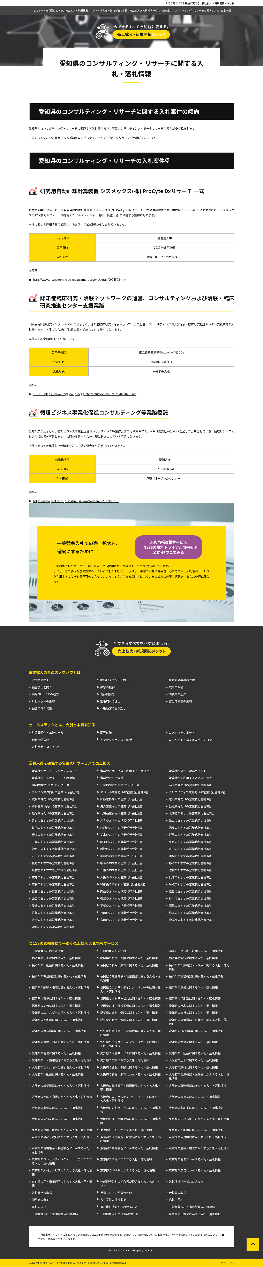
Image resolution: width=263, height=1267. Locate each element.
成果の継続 (176, 687)
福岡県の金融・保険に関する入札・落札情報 (129, 958)
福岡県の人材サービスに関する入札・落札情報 (130, 998)
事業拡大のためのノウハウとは (55, 672)
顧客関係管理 (40, 740)
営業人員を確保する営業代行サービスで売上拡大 (69, 763)
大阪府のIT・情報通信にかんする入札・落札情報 (130, 1121)
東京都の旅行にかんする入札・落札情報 (126, 1130)
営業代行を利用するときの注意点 (190, 778)
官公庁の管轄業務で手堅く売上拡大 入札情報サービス (73, 943)
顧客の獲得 (107, 687)
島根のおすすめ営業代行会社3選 (53, 891)
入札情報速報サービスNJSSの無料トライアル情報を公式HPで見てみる (168, 547)
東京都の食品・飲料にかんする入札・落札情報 (62, 1137)
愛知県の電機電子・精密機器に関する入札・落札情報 (130, 1033)
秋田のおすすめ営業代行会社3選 (53, 828)
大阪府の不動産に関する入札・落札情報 (58, 1074)
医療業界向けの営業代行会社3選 (121, 799)
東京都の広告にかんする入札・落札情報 (195, 1170)
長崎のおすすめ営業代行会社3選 (121, 913)
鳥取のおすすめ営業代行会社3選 (190, 884)
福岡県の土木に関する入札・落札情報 (56, 958)
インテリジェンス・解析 (116, 740)
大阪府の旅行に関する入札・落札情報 (193, 1067)
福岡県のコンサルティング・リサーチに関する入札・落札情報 (130, 989)
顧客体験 (106, 732)
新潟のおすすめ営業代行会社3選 (121, 849)
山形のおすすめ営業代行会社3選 (121, 828)
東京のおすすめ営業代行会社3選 (190, 842)
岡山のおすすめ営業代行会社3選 (121, 891)
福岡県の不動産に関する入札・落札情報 (58, 965)
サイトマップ (227, 1263)
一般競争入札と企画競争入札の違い (55, 1214)
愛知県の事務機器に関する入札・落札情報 (196, 1031)
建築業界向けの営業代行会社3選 (190, 799)
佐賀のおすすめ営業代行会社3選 (53, 913)
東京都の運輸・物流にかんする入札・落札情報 (199, 1148)
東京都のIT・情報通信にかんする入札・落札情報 (62, 1184)
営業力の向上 (40, 680)
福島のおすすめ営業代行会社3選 (190, 828)
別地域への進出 (110, 701)
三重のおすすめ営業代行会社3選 (121, 870)
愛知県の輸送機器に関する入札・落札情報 (59, 1031)
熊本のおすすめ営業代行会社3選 (190, 913)
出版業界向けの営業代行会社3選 (190, 806)
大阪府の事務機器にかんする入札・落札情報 (197, 1086)
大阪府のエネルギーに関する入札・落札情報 (60, 1067)
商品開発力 (107, 694)
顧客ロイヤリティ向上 (114, 680)
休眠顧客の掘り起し (113, 708)
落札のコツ (39, 1207)
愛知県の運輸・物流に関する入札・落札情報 (60, 1042)
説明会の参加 (40, 1200)
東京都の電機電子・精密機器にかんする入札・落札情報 (62, 1150)
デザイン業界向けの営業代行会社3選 (56, 792)
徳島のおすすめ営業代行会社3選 (121, 898)
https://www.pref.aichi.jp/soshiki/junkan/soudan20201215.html (76, 501)
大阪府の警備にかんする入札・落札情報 (58, 1108)
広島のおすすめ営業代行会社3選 (190, 891)
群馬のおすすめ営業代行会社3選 (190, 835)
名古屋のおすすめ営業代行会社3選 (54, 870)
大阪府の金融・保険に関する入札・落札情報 (129, 1067)
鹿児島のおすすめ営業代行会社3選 (191, 920)
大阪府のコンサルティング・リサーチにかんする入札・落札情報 (130, 1099)
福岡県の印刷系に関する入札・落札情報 (195, 998)
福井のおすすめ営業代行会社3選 (121, 856)
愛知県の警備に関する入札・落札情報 (56, 1053)
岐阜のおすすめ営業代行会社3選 (121, 863)
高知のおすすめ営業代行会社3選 (121, 906)
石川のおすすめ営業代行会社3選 (53, 856)
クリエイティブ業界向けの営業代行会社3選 (197, 792)
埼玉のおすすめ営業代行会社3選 (121, 842)
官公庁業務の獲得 (180, 701)
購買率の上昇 (177, 694)
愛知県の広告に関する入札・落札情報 (124, 1060)
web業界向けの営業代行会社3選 (190, 785)
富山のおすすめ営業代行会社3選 (190, 849)
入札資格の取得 (42, 1193)
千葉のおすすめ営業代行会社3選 (53, 842)
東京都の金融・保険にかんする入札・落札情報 (62, 1130)
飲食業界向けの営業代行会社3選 (53, 799)
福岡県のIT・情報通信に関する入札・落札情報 (130, 1006)
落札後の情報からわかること (119, 1207)
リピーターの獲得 (43, 701)
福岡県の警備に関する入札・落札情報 (56, 998)
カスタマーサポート (182, 732)
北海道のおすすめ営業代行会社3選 (191, 813)
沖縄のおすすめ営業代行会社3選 (53, 927)
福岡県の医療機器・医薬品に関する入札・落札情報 (199, 967)
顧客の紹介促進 (42, 708)
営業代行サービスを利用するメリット (56, 771)
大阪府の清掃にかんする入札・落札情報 (195, 1097)
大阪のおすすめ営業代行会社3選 (121, 877)
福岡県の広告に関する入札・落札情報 (56, 1006)
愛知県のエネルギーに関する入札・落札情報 (60, 1013)
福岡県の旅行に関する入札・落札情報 (193, 958)
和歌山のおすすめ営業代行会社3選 (122, 884)
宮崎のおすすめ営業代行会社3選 (121, 920)
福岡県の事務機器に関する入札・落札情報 (196, 976)
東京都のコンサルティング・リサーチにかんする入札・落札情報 (62, 1161)
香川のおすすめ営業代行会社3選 (190, 898)
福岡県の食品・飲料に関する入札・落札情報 (129, 965)
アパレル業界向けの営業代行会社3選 (124, 792)
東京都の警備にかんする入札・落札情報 (195, 1159)
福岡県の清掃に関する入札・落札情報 (193, 987)
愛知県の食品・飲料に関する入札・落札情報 (129, 1020)
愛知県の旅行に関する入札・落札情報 (193, 1013)
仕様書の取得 (177, 1193)
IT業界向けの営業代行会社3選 (119, 785)
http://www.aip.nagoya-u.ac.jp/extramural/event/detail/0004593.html (80, 279)
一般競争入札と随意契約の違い (120, 1214)
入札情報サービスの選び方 (186, 1182)
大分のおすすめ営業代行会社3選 (53, 920)
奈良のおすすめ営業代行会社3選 (53, 884)
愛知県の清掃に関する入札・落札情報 (193, 1042)
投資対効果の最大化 (182, 680)
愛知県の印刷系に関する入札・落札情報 (195, 1053)
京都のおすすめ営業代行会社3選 (53, 877)
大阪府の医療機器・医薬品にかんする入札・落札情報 (199, 1076)
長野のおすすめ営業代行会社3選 (53, 863)
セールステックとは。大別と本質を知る (62, 724)
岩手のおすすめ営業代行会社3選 (121, 820)
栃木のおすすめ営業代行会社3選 (121, 835)
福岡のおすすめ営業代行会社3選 (190, 906)
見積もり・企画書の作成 (116, 1193)
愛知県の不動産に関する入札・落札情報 (58, 1020)
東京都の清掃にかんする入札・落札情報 (126, 1159)
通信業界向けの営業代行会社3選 (53, 813)
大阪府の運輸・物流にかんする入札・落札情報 (62, 1097)
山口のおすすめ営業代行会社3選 (53, 898)
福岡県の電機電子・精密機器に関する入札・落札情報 (130, 978)
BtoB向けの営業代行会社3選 (50, 785)
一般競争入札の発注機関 (47, 951)
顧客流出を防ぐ (42, 687)
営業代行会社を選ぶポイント (187, 771)
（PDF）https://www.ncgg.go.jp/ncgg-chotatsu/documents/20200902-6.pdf (84, 394)
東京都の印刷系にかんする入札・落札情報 (127, 1170)
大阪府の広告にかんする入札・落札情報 (58, 1119)
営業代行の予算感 (111, 778)
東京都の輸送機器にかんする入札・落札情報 (197, 1137)
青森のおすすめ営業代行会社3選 (53, 820)
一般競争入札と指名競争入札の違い (192, 1207)
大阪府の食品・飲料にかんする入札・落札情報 (130, 1074)
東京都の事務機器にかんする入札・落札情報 (129, 1148)
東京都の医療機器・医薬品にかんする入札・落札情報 (130, 1139)
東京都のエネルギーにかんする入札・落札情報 (199, 1119)
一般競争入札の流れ (113, 951)
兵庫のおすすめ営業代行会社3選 (190, 877)
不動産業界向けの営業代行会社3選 (54, 806)
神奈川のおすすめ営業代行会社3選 (54, 849)
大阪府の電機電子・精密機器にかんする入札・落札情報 (130, 1088)
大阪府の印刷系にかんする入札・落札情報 (196, 1108)
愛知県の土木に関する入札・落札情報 (193, 1006)
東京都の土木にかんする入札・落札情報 (195, 1214)
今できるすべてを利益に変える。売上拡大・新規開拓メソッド (199, 3)
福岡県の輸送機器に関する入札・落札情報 (59, 976)
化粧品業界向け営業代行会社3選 (121, 813)
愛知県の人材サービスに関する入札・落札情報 (130, 1053)
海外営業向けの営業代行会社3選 (121, 806)
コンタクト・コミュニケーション (190, 740)
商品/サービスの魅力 (45, 694)
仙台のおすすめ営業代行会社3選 (190, 820)
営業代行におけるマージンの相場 (53, 778)
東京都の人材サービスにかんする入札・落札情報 (62, 1172)
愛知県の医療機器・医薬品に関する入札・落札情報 (199, 1022)
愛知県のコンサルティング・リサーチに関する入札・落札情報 (130, 1044)
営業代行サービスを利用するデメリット (126, 771)
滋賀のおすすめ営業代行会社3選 (190, 870)
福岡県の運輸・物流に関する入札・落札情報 (60, 987)
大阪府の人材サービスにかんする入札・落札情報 (130, 1110)
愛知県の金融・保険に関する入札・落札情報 (129, 1013)
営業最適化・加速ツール (47, 732)
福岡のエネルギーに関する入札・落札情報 (196, 951)
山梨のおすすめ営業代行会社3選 (190, 856)
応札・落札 (176, 1200)
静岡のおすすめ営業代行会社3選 (190, 863)
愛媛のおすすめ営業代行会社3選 (53, 906)
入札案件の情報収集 (113, 1200)
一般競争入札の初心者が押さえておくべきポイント (130, 1184)
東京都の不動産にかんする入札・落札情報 (196, 1130)
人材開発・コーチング (46, 747)
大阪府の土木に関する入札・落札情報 (193, 1060)
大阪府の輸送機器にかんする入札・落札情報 (60, 1086)
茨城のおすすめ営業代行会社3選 (53, 835)
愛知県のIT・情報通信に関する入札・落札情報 (62, 1060)
